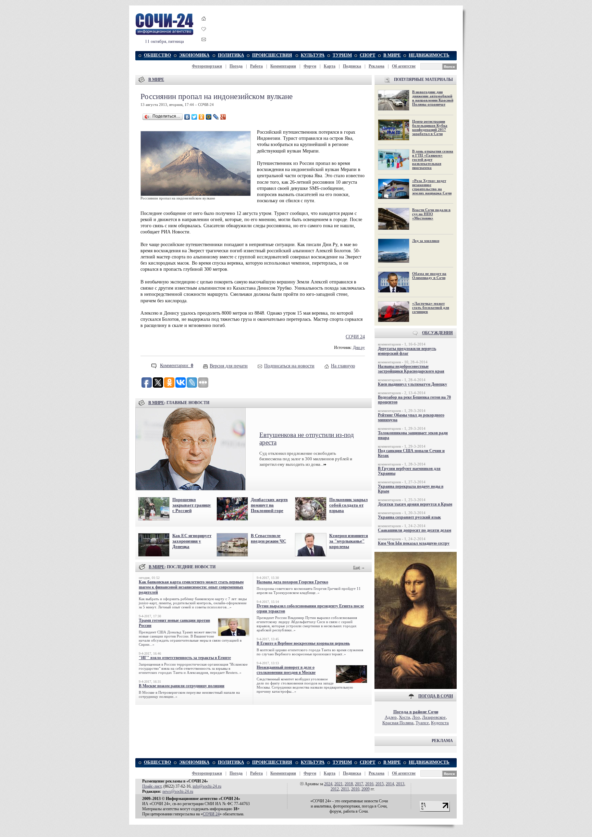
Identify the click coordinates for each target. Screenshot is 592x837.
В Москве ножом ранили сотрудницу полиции (181, 685)
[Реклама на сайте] (415, 687)
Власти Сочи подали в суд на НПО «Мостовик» (431, 214)
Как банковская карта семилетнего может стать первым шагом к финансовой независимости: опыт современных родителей (191, 587)
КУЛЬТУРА (312, 55)
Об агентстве (404, 66)
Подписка (352, 66)
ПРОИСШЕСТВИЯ (272, 55)
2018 (349, 783)
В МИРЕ (392, 55)
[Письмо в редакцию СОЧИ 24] (204, 40)
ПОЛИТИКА (231, 55)
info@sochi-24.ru (207, 786)
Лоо (416, 717)
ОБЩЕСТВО (157, 55)
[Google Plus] (223, 116)
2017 (359, 783)
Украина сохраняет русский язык (409, 517)
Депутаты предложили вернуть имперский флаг (407, 351)
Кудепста (440, 722)
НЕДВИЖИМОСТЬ (429, 55)
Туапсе (422, 722)
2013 (400, 783)
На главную (343, 365)
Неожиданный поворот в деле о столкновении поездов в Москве (286, 670)
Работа (256, 66)
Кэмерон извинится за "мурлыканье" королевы (348, 541)
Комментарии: (176, 365)
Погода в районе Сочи (415, 711)
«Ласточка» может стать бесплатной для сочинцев (430, 307)
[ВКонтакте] (187, 116)
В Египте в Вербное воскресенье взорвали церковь (303, 643)
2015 (379, 783)
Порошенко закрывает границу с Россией (191, 505)
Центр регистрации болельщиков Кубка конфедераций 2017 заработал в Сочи (429, 127)
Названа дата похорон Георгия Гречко (292, 582)
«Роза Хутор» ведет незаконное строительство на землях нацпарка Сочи (432, 187)
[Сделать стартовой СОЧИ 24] (204, 24)
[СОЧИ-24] (164, 33)
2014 (390, 783)
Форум (310, 66)
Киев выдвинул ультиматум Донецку (412, 384)
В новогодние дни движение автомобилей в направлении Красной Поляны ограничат (432, 98)
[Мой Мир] (208, 116)
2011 (345, 789)
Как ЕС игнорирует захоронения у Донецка (191, 541)
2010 (355, 789)
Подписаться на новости (289, 365)
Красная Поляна (398, 722)
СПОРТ (367, 55)
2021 (338, 783)
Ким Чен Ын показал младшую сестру (413, 543)
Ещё (356, 567)
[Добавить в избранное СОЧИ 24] (204, 35)
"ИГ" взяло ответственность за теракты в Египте (185, 657)
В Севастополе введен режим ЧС (268, 538)
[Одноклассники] (201, 116)
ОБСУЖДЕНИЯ (437, 332)
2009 (365, 789)
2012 (335, 789)
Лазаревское (434, 717)
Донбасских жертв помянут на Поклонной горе (269, 505)
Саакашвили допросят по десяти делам (414, 530)
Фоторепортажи (207, 66)
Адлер (391, 717)
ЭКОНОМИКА (194, 55)
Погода (236, 66)
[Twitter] (194, 116)
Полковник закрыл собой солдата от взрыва (348, 505)
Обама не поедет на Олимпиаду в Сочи (429, 275)
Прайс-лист (151, 786)
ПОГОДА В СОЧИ (435, 696)
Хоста (404, 717)
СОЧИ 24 (355, 336)
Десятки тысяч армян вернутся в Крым (415, 504)
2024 (328, 783)
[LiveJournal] (216, 116)
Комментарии (283, 66)
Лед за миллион (425, 241)
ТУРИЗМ (342, 55)
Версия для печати (229, 365)
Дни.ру (359, 347)
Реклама (376, 66)
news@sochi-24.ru (177, 791)
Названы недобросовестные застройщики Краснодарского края (411, 369)
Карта (329, 66)
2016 (369, 783)
